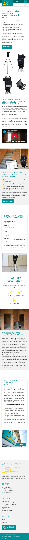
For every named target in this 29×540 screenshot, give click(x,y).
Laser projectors (5, 501)
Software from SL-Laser (7, 510)
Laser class (4, 522)
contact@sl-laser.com (17, 1)
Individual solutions (6, 507)
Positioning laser (5, 506)
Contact (6, 47)
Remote (3, 519)
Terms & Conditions (7, 537)
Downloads (4, 521)
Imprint (4, 538)
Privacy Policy (18, 537)
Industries (7, 201)
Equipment (4, 509)
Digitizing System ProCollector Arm (9, 504)
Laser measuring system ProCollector (10, 503)
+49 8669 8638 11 (21, 1)
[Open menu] (25, 4)
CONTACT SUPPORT (10, 527)
